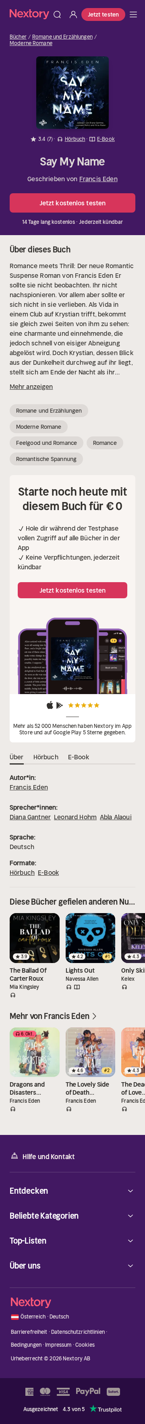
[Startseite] (29, 14)
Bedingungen (26, 1344)
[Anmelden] (73, 14)
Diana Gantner (30, 817)
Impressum (58, 1344)
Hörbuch (22, 872)
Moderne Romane (31, 43)
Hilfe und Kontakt (49, 1156)
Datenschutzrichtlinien (78, 1332)
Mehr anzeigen (31, 386)
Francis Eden (98, 179)
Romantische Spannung (46, 459)
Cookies (85, 1344)
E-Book (48, 872)
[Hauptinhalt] (133, 14)
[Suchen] (57, 14)
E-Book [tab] (78, 757)
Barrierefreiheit (29, 1332)
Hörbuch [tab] (45, 757)
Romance (105, 442)
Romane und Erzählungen (62, 37)
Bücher (18, 37)
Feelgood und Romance (46, 442)
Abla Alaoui (116, 817)
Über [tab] (17, 757)
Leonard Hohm (75, 817)
